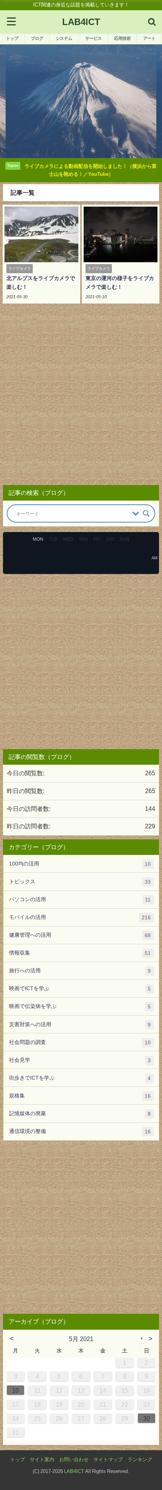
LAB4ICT (74, 1471)
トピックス (80, 881)
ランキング (140, 1459)
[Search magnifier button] (146, 513)
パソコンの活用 (80, 899)
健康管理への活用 (80, 935)
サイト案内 (42, 1459)
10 (15, 1390)
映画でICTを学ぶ (80, 988)
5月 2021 (81, 1339)
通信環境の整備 (80, 1131)
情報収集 (80, 953)
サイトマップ (108, 1459)
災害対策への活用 (80, 1024)
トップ (17, 1459)
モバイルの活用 (80, 917)
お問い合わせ (74, 1459)
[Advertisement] (81, 396)
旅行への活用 (80, 971)
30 (146, 1418)
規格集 (80, 1096)
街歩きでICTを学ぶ (80, 1078)
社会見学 (80, 1060)
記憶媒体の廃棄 (80, 1113)
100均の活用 (80, 864)
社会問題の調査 (80, 1042)
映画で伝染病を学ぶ (80, 1006)
